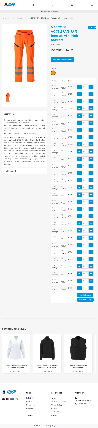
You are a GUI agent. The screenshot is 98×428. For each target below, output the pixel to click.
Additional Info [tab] (10, 171)
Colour (53, 69)
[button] (24, 114)
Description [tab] (9, 114)
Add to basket (85, 295)
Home (4, 18)
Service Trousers (17, 18)
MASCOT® (92, 27)
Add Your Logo (85, 299)
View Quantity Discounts (62, 60)
